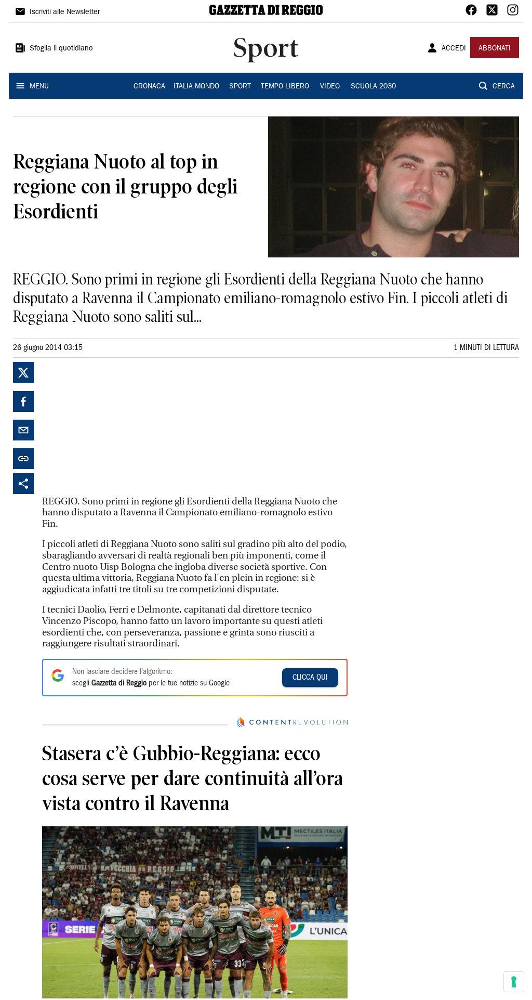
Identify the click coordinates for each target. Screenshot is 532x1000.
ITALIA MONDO (196, 86)
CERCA (504, 86)
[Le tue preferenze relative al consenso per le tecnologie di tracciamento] (514, 982)
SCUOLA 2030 (373, 86)
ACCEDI (454, 49)
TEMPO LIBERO (285, 86)
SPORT (240, 86)
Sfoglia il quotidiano (61, 49)
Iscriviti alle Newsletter (65, 12)
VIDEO (330, 86)
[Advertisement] (120, 427)
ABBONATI (494, 49)
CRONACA (149, 86)
